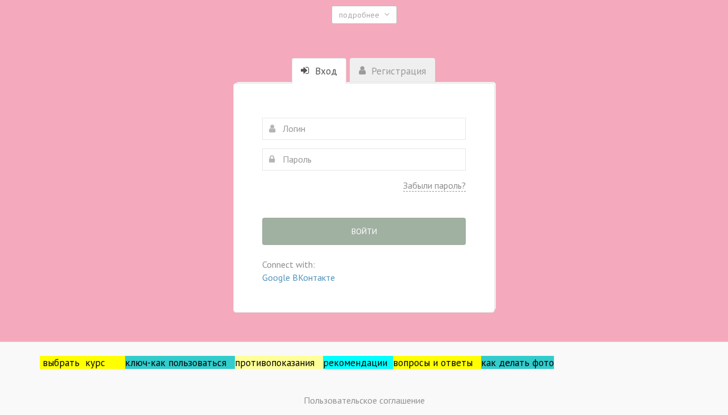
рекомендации (358, 362)
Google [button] (277, 277)
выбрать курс (84, 362)
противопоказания (279, 362)
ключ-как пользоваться (180, 362)
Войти (364, 231)
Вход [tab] (324, 71)
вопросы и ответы (437, 362)
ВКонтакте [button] (313, 277)
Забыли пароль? (434, 185)
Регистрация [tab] (397, 71)
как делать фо (512, 362)
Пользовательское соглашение (364, 400)
